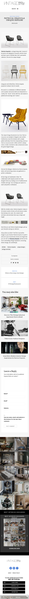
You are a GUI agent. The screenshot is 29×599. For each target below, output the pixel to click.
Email (5, 401)
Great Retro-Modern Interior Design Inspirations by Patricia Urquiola (14, 357)
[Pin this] (17, 262)
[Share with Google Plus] (15, 262)
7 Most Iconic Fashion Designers (14, 338)
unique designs (21, 247)
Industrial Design (14, 16)
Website (6, 408)
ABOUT (9, 573)
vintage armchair (6, 249)
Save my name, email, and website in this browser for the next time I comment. (14, 419)
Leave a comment (15, 259)
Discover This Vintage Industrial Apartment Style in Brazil (14, 316)
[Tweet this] (13, 262)
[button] (27, 536)
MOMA (3, 247)
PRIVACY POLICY (16, 573)
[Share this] (11, 262)
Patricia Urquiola (11, 247)
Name (6, 394)
